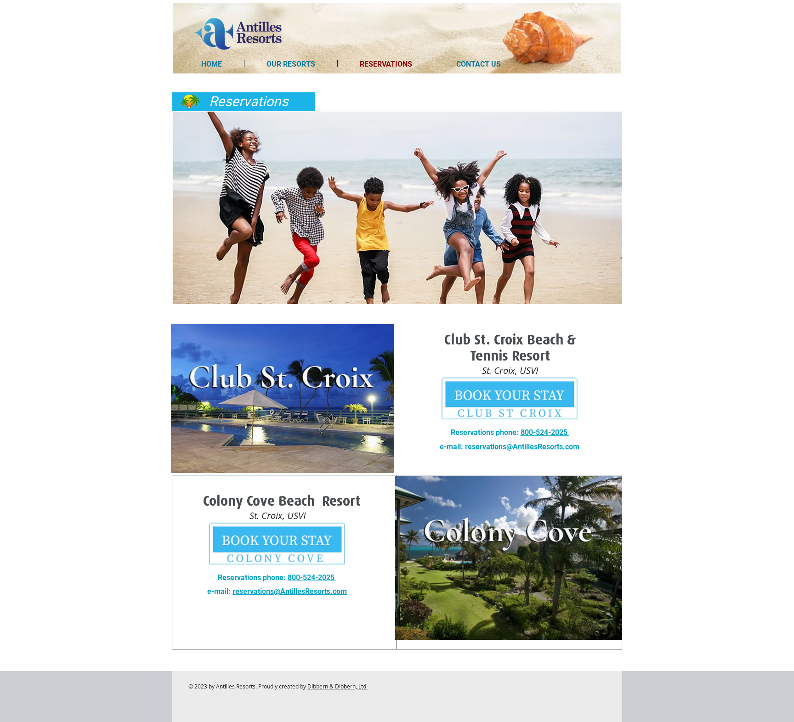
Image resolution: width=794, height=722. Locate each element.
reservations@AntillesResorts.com (522, 446)
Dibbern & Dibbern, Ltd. (337, 686)
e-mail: (452, 446)
